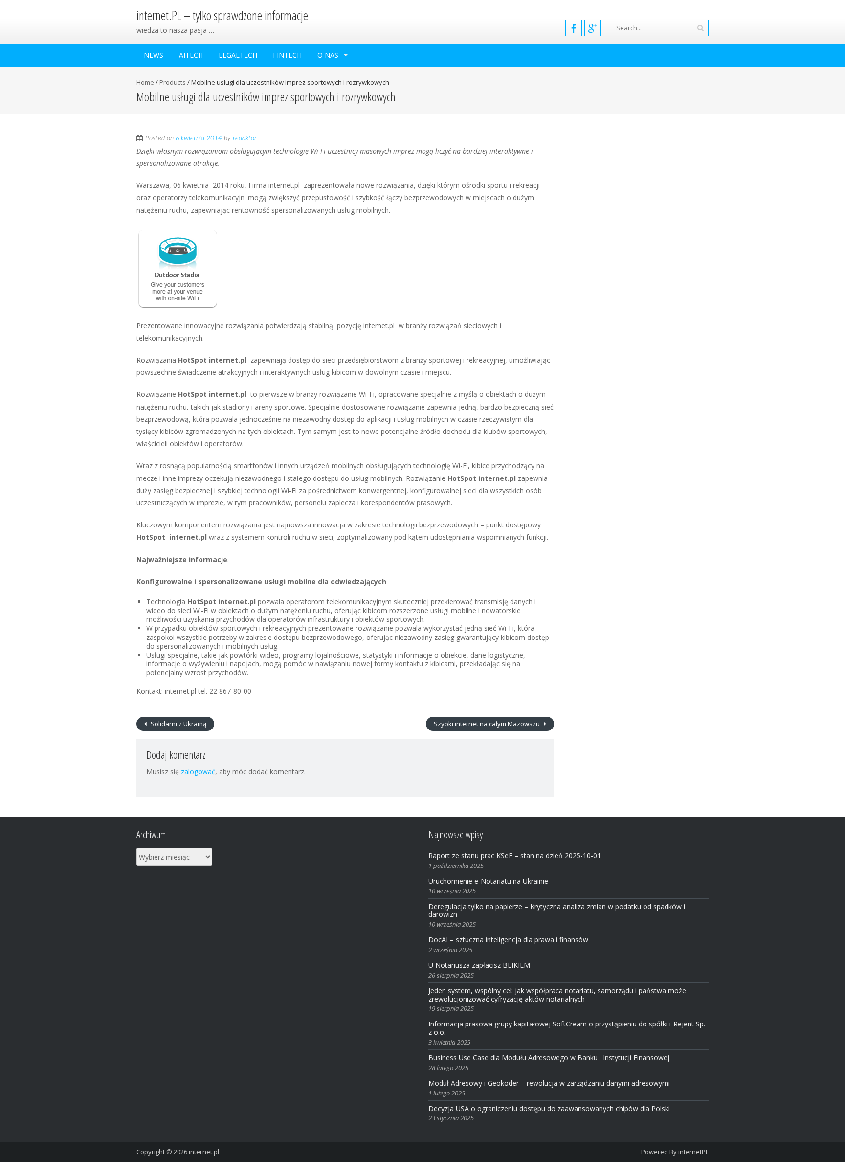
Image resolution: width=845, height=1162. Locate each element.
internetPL (693, 1151)
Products (172, 82)
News (153, 55)
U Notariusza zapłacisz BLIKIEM (479, 965)
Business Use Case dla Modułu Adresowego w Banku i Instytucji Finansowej (549, 1057)
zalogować (198, 771)
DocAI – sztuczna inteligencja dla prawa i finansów (508, 939)
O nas (327, 55)
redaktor (245, 138)
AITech (191, 55)
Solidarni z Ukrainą (177, 723)
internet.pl (204, 1151)
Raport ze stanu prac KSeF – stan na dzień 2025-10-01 (514, 855)
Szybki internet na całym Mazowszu (487, 723)
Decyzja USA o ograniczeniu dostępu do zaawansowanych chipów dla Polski (549, 1108)
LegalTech (238, 55)
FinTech (287, 55)
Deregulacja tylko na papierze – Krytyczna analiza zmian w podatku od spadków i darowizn (556, 910)
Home (145, 82)
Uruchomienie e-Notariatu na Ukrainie (488, 881)
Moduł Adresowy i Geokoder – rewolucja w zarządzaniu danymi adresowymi (549, 1083)
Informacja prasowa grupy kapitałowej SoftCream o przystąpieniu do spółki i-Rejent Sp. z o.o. (566, 1028)
